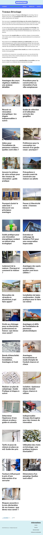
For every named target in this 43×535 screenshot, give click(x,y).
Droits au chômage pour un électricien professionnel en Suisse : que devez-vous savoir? (10, 328)
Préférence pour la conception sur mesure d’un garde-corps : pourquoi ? (31, 146)
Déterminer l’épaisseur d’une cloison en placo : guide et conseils (9, 419)
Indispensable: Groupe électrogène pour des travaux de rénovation (31, 419)
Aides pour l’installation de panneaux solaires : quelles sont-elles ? (10, 146)
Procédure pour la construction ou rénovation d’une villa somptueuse (30, 83)
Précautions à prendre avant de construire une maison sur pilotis (30, 175)
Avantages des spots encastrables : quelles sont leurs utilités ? (32, 269)
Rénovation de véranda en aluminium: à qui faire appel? (9, 298)
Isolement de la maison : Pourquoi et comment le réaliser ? (11, 269)
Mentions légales (36, 529)
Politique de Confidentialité (36, 532)
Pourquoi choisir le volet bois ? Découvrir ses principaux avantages (10, 207)
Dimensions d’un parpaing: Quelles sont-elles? (30, 476)
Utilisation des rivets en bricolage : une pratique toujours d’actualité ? (31, 448)
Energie (39, 6)
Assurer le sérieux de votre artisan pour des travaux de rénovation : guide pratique (11, 176)
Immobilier (31, 6)
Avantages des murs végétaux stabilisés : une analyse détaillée (11, 83)
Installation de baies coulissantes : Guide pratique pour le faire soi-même (32, 298)
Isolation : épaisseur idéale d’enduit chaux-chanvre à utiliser (31, 390)
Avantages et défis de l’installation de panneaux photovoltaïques (31, 327)
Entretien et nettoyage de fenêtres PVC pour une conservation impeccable (31, 239)
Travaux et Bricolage (14, 6)
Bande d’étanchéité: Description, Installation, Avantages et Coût (10, 358)
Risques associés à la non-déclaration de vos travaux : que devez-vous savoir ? (10, 506)
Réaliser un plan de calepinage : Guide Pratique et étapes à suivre (10, 390)
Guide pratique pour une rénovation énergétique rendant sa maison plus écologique (11, 239)
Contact (36, 525)
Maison (24, 6)
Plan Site (36, 527)
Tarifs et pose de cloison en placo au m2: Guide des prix (10, 447)
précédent (5, 517)
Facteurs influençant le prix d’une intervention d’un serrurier (11, 477)
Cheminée (4, 6)
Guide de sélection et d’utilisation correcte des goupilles (31, 113)
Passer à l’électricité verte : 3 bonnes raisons (31, 205)
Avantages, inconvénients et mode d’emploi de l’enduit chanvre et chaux (31, 359)
